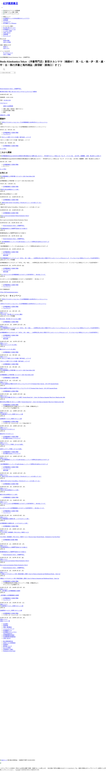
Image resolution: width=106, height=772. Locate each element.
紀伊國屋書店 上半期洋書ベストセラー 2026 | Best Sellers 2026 (17, 374)
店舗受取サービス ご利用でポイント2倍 (11, 610)
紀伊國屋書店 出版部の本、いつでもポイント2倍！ (14, 523)
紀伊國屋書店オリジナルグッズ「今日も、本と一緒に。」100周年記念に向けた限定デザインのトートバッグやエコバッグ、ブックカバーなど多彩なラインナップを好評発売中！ (49, 332)
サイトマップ (7, 36)
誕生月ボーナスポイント (7, 433)
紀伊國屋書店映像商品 (9, 636)
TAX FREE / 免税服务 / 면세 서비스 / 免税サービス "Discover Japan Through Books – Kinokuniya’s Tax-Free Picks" (30, 536)
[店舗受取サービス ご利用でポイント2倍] (11, 606)
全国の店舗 (6, 40)
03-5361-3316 (7, 100)
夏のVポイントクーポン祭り (8, 349)
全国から (5, 46)
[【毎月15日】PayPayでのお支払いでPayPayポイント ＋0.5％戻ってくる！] (21, 476)
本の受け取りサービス (9, 27)
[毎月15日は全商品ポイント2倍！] (9, 490)
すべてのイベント (8, 52)
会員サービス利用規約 (9, 643)
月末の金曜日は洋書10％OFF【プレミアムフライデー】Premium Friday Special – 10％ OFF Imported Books (28, 388)
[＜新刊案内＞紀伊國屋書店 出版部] (10, 590)
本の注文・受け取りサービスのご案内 (10, 319)
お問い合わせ (7, 32)
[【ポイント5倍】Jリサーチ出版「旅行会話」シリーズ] (15, 358)
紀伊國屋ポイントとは (9, 29)
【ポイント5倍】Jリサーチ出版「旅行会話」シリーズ (15, 361)
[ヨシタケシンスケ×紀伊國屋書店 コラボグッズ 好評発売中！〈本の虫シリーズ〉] (23, 503)
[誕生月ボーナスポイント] (7, 429)
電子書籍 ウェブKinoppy (9, 23)
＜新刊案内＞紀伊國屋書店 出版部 (9, 595)
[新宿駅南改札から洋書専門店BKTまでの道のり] (13, 547)
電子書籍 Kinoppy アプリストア (11, 438)
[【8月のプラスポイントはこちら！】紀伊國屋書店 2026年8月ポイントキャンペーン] (23, 299)
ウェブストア (7, 21)
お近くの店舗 (7, 42)
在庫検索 (5, 20)
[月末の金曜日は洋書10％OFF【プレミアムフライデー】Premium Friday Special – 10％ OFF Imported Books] (29, 383)
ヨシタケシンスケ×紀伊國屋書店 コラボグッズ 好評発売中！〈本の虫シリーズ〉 (22, 508)
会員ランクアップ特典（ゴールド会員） (11, 449)
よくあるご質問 (7, 31)
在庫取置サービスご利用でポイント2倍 (11, 418)
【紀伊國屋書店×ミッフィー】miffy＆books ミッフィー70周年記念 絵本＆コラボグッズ (24, 464)
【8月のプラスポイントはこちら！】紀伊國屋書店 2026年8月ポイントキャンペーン (23, 303)
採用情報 (5, 625)
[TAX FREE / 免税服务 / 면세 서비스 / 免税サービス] (14, 532)
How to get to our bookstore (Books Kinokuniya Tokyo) (14, 565)
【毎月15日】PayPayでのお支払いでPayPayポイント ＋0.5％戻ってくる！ (20, 481)
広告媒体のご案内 (8, 649)
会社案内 (5, 624)
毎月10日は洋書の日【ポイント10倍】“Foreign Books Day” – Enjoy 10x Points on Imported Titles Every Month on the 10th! (32, 402)
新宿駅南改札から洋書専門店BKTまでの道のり (13, 551)
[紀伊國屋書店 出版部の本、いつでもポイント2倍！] (14, 518)
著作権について (7, 646)
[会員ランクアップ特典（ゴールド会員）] (12, 444)
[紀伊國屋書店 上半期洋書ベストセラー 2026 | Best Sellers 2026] (17, 370)
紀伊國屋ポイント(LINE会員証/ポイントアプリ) (16, 18)
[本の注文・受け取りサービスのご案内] (11, 314)
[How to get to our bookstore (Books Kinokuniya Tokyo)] (14, 560)
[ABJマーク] (3, 760)
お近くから (6, 48)
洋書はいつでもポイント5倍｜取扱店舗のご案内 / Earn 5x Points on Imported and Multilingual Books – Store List (29, 578)
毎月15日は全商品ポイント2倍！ (9, 494)
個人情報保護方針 (8, 641)
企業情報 (5, 34)
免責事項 (5, 644)
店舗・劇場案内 (7, 627)
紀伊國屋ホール (7, 630)
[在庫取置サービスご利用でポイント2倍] (11, 414)
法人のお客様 (7, 647)
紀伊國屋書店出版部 (8, 635)
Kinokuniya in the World (9, 651)
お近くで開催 (7, 54)
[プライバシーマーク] (53, 706)
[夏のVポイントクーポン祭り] (8, 344)
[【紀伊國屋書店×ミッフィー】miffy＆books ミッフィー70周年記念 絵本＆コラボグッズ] (24, 459)
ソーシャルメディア (8, 628)
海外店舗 (5, 255)
